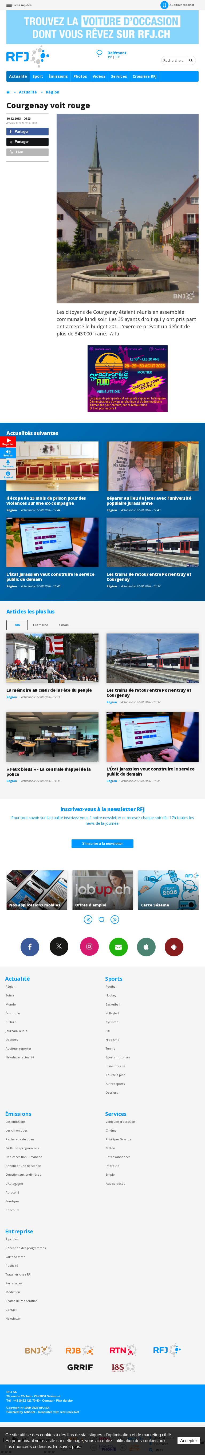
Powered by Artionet (20, 1412)
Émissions (58, 76)
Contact (11, 1309)
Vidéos (99, 76)
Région (52, 92)
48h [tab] (17, 625)
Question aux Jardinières (23, 1174)
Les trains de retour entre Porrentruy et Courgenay (149, 576)
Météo (110, 1148)
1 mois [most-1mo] (64, 625)
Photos (80, 76)
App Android (174, 947)
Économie (13, 1013)
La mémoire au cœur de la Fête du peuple (49, 690)
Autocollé (12, 1192)
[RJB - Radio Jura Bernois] (80, 1350)
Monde (11, 1004)
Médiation (13, 1292)
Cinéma (111, 1130)
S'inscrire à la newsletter (102, 844)
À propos (12, 1239)
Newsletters (118, 947)
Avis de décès (115, 1183)
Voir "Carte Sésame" (107, 890)
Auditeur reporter (18, 1048)
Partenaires (14, 1283)
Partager (21, 132)
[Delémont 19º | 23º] (99, 48)
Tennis (110, 1048)
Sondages (12, 1201)
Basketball (113, 1004)
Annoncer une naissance (23, 1165)
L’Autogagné (14, 1183)
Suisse (10, 995)
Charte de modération (22, 1301)
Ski (108, 1030)
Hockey (111, 995)
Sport (38, 76)
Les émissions (15, 1121)
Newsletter (13, 1318)
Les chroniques (16, 1130)
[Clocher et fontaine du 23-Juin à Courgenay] (128, 208)
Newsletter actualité (20, 1057)
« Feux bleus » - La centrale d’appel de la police (48, 771)
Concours (12, 1210)
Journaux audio (16, 1030)
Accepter (188, 1440)
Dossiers (12, 1039)
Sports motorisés (118, 1057)
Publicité (12, 1265)
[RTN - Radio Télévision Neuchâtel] (124, 1350)
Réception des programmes (26, 1248)
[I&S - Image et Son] (124, 1367)
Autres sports (115, 1083)
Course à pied (115, 1075)
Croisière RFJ (144, 76)
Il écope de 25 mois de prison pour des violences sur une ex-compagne (46, 500)
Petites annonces (118, 1157)
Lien (19, 152)
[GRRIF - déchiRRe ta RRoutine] (80, 1367)
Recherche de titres (20, 1139)
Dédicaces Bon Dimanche (24, 1157)
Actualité (18, 76)
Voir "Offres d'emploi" (41, 890)
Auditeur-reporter (181, 4)
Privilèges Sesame (118, 1139)
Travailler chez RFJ (18, 1274)
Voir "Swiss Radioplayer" (172, 890)
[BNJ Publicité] (37, 1350)
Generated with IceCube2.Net (58, 1412)
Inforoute (112, 1165)
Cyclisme (112, 1022)
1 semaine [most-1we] (40, 625)
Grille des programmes (22, 1148)
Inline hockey (115, 1066)
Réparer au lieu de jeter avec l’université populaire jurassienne (149, 500)
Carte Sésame (15, 1256)
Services (119, 76)
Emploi (111, 1174)
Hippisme (112, 1039)
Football (111, 986)
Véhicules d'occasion (120, 1121)
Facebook (30, 947)
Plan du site (64, 1400)
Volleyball (112, 1013)
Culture (11, 1022)
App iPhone (146, 947)
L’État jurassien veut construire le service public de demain (50, 576)
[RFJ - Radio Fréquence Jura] (167, 1350)
